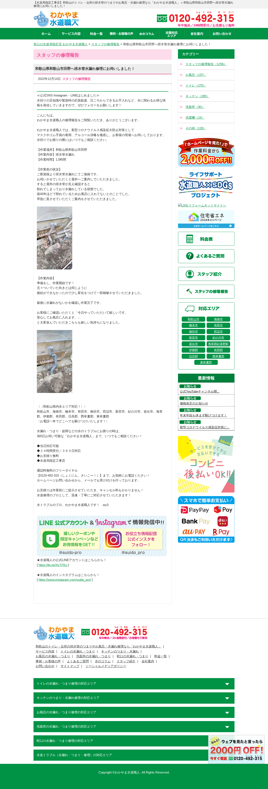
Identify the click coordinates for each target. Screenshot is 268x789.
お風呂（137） (196, 75)
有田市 (218, 325)
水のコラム (103, 661)
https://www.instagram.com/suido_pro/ (65, 579)
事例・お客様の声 (48, 661)
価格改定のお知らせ (194, 403)
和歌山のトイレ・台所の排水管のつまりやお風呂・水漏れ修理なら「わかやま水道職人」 (98, 646)
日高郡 (193, 356)
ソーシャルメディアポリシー (105, 666)
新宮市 (193, 337)
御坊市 (193, 331)
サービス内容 (45, 651)
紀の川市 (218, 337)
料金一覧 (160, 656)
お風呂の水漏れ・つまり (53, 656)
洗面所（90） (195, 107)
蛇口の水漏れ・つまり (132, 656)
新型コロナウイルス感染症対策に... (204, 427)
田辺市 (218, 331)
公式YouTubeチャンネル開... (199, 391)
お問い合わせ (45, 666)
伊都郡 (193, 350)
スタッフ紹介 (126, 661)
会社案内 (148, 661)
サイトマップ (70, 666)
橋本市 (193, 325)
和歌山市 (193, 319)
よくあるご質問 (78, 661)
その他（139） (196, 128)
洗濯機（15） (195, 117)
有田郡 (218, 350)
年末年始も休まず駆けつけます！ (203, 415)
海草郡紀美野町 (218, 344)
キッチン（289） (197, 96)
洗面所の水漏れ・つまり (93, 656)
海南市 (218, 319)
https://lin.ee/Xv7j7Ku (53, 565)
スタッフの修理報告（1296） (206, 64)
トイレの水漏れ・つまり (78, 651)
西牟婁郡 (218, 356)
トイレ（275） (196, 85)
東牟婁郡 (206, 362)
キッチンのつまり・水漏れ (120, 651)
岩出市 (193, 344)
